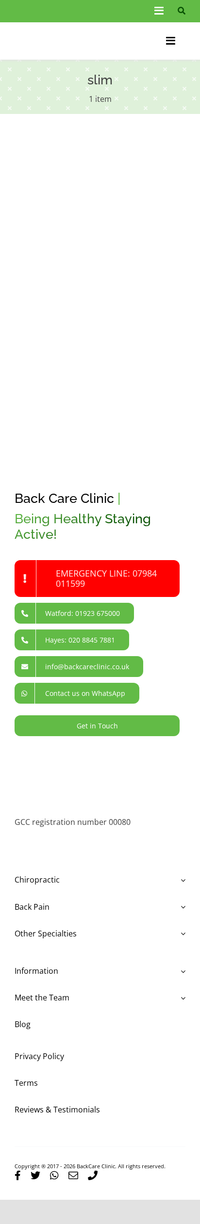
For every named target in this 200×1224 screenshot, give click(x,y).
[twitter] (35, 1175)
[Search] (179, 10)
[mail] (73, 1175)
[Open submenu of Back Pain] (181, 907)
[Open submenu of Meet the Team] (181, 997)
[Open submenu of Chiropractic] (181, 880)
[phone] (93, 1175)
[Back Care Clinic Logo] (56, 29)
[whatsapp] (54, 1175)
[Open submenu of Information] (181, 971)
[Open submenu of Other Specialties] (181, 933)
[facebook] (18, 1175)
